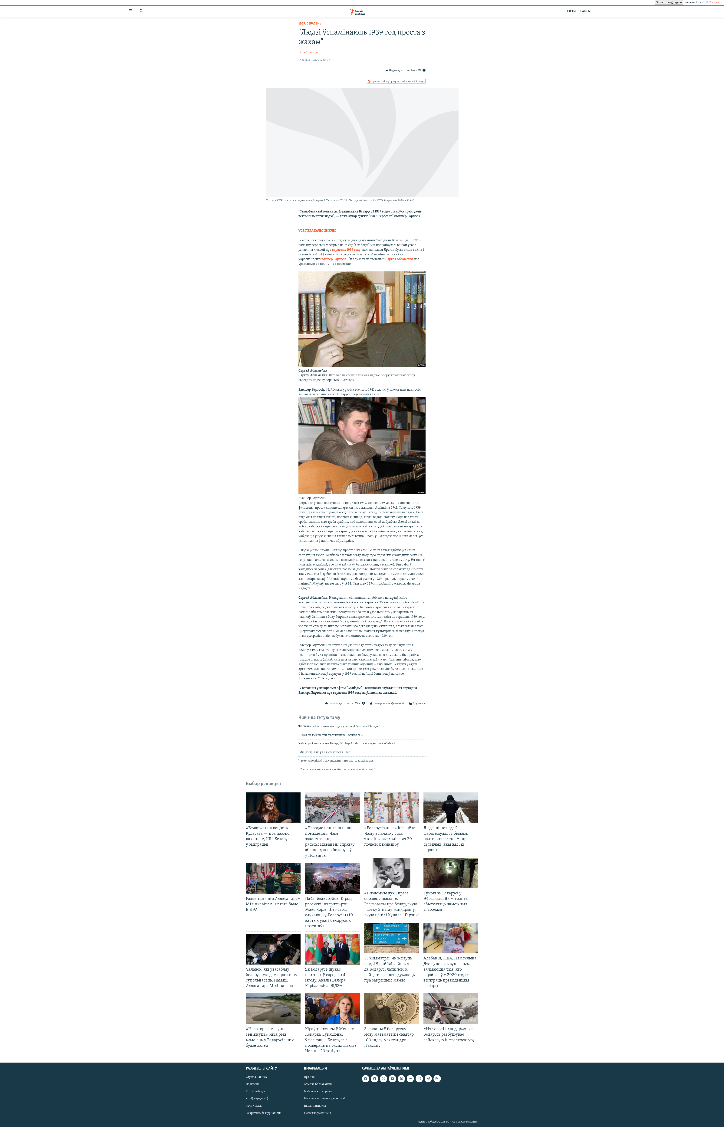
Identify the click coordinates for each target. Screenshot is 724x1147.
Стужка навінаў (256, 1077)
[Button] (394, 70)
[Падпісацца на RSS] (437, 1078)
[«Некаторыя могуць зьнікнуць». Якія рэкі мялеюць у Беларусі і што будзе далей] (273, 1008)
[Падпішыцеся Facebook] (374, 1078)
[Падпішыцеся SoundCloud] (410, 1078)
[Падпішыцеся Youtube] (392, 1078)
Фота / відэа (254, 1105)
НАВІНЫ (585, 11)
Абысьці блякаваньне (318, 1084)
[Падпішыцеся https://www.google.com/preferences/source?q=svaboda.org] (365, 1078)
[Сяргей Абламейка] (362, 366)
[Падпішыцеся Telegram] (428, 1078)
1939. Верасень (309, 23)
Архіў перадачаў (257, 1098)
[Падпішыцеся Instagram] (419, 1078)
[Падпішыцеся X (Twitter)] (383, 1078)
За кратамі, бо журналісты (263, 1113)
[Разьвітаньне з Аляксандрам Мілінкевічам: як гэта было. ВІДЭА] (273, 878)
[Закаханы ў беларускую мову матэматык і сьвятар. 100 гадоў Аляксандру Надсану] (391, 1008)
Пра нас (309, 1077)
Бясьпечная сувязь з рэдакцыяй (325, 1098)
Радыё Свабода (308, 52)
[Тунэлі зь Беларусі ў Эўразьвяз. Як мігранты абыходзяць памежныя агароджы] (450, 873)
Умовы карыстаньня (317, 1113)
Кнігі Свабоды (255, 1091)
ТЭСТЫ (571, 11)
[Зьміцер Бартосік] (362, 493)
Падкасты (252, 1084)
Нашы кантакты (315, 1105)
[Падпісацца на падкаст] (401, 1078)
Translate (715, 2)
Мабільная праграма (318, 1091)
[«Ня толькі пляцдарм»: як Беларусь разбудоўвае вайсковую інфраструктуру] (450, 1008)
